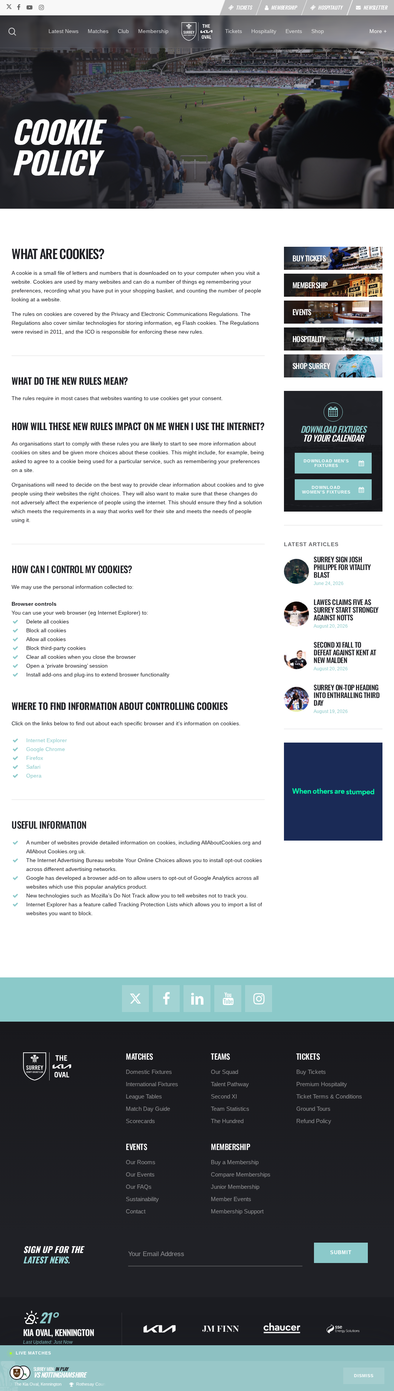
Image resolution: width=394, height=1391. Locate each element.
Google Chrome (45, 749)
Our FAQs (139, 1187)
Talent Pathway (230, 1084)
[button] (333, 463)
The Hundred (227, 1121)
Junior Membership (235, 1187)
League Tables (144, 1097)
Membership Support (237, 1211)
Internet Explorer (46, 740)
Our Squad (224, 1072)
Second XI (224, 1097)
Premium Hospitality (321, 1084)
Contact (135, 1211)
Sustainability (142, 1199)
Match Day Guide (148, 1109)
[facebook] (18, 7)
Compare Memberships (240, 1175)
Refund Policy (313, 1121)
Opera (34, 776)
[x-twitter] (8, 7)
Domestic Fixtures (149, 1072)
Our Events (140, 1175)
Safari (33, 767)
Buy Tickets (311, 1072)
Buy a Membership (235, 1162)
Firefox (34, 758)
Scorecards (140, 1121)
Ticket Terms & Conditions (329, 1097)
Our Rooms (140, 1162)
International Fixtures (152, 1084)
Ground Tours (313, 1109)
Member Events (231, 1199)
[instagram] (41, 7)
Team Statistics (230, 1109)
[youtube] (30, 7)
